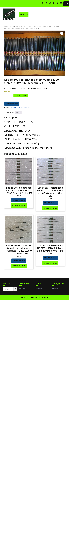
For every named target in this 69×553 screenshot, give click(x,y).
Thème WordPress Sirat (29, 297)
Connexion (39, 288)
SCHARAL (8, 19)
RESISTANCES (29, 26)
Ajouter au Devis (12, 103)
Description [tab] (10, 112)
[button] (61, 33)
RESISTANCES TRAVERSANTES (43, 26)
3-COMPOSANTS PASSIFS (16, 26)
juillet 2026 (22, 288)
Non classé (55, 288)
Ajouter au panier (20, 95)
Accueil (6, 26)
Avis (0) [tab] (18, 112)
